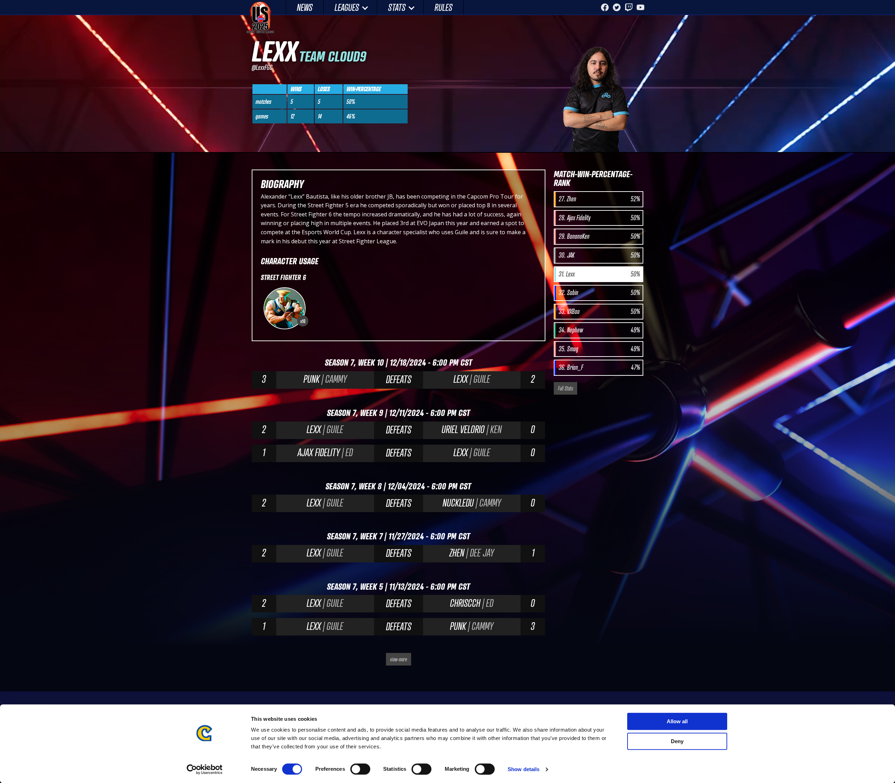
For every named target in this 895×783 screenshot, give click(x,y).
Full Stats (565, 388)
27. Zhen (599, 199)
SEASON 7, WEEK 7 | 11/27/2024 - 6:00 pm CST (398, 536)
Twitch (628, 7)
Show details (523, 769)
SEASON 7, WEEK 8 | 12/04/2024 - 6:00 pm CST (398, 486)
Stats (397, 7)
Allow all (677, 721)
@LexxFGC (262, 67)
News (305, 7)
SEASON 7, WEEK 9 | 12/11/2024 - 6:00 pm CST (398, 412)
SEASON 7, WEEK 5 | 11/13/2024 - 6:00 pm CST (398, 586)
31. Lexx (599, 274)
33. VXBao (599, 311)
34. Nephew (599, 330)
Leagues (347, 7)
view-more (398, 659)
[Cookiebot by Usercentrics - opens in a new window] (204, 769)
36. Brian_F (599, 367)
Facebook (605, 7)
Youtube (640, 7)
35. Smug (599, 349)
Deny (677, 741)
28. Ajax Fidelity (599, 218)
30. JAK (599, 255)
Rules (443, 7)
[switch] (360, 769)
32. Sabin (599, 292)
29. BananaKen (599, 236)
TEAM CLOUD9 (332, 56)
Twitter (617, 7)
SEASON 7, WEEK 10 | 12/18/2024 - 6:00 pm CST (398, 362)
